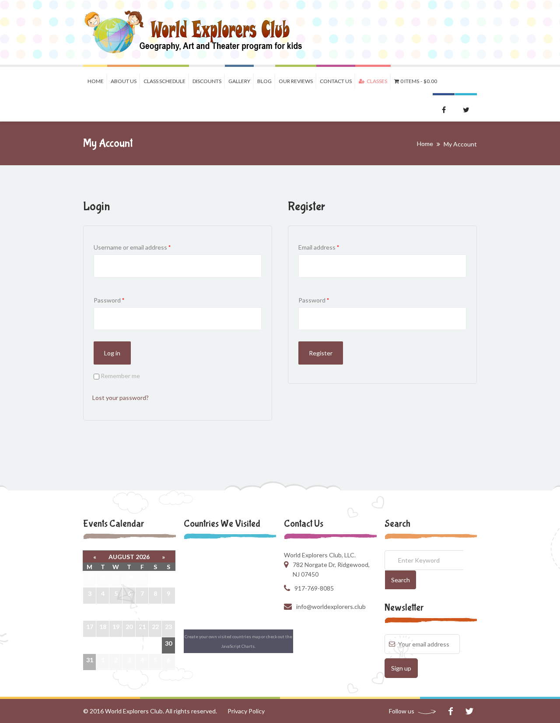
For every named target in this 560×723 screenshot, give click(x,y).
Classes (376, 81)
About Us (123, 81)
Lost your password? (120, 397)
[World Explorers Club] (198, 32)
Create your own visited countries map (222, 636)
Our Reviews (296, 81)
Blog (264, 81)
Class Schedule (165, 81)
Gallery (239, 81)
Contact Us (336, 81)
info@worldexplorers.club (331, 606)
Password (109, 300)
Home (96, 81)
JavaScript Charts (238, 646)
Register (320, 353)
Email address (318, 247)
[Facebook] (450, 711)
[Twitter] (469, 711)
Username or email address (132, 247)
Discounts (206, 81)
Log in (112, 353)
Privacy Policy (246, 711)
